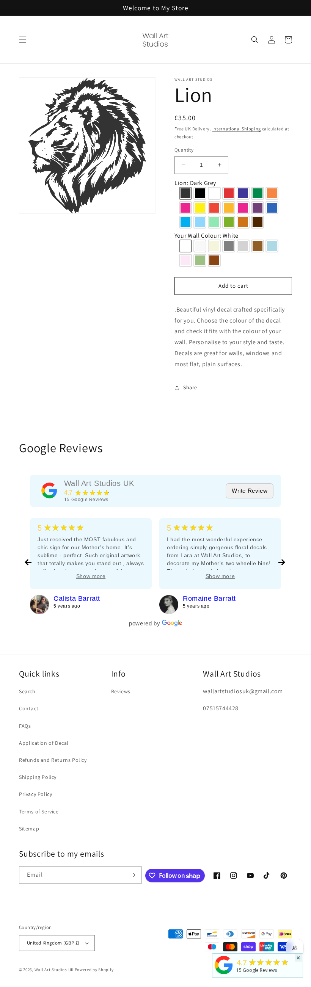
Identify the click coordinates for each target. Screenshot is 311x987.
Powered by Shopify (94, 969)
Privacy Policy (35, 794)
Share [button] (190, 387)
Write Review (249, 490)
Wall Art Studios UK (99, 483)
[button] (22, 39)
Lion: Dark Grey (195, 183)
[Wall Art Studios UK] (49, 490)
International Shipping (236, 129)
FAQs (25, 725)
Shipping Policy (38, 777)
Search (27, 691)
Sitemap (29, 828)
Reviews (120, 691)
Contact (28, 708)
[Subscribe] (132, 875)
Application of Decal (44, 742)
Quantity (183, 150)
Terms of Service (39, 811)
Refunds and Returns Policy (53, 760)
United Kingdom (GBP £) (53, 943)
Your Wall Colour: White (206, 236)
